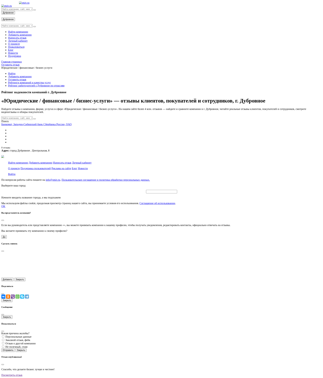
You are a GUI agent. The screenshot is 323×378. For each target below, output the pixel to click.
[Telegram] (27, 297)
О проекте (14, 168)
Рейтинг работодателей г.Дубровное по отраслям (36, 85)
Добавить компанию (20, 76)
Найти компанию (18, 162)
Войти (11, 174)
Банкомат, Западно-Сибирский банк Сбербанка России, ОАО (36, 124)
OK (3, 206)
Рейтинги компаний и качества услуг (29, 82)
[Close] (2, 220)
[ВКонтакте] (3, 297)
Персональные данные (18, 336)
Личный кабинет (82, 162)
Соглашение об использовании (157, 203)
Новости (83, 168)
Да (4, 237)
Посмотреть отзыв (11, 375)
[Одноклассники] (8, 297)
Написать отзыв (62, 162)
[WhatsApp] (17, 297)
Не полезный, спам (16, 346)
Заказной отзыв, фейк (17, 340)
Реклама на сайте (61, 168)
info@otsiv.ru (53, 179)
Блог (74, 168)
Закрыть (20, 279)
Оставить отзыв (17, 79)
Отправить (8, 350)
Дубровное (8, 12)
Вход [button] (4, 15)
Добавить (7, 279)
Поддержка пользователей (36, 168)
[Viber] (13, 297)
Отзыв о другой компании (20, 343)
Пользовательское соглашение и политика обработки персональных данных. (106, 179)
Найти (11, 73)
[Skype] (22, 297)
